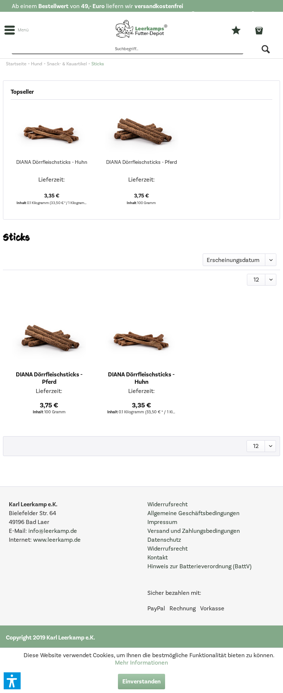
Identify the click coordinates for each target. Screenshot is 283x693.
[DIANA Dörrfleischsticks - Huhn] (52, 129)
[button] (12, 680)
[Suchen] (266, 49)
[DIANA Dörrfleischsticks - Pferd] (141, 129)
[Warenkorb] (262, 31)
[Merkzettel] (241, 30)
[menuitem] (214, 15)
